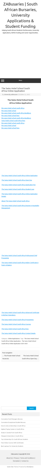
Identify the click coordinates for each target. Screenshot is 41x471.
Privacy (16, 458)
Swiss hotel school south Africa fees (13, 120)
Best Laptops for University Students (12, 446)
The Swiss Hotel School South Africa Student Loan (17, 189)
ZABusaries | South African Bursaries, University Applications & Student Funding (20, 15)
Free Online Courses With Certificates (12, 442)
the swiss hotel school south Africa (12, 108)
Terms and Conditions (27, 458)
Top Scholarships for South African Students (14, 439)
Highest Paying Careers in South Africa (12, 429)
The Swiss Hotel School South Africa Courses (16, 324)
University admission (11, 94)
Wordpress (30, 466)
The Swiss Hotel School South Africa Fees (15, 329)
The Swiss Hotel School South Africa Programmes (17, 320)
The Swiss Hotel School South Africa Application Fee (18, 185)
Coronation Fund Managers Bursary (12, 419)
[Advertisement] (20, 54)
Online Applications (14, 338)
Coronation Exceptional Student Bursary (13, 422)
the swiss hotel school (8, 111)
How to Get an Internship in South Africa (13, 426)
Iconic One (10, 466)
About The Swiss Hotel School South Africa (15, 201)
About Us (9, 458)
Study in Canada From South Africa (11, 432)
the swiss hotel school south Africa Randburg (16, 113)
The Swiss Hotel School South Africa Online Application (19, 175)
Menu (20, 80)
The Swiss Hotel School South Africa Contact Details (18, 333)
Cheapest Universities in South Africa (12, 436)
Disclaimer (16, 461)
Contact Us (25, 461)
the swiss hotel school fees (10, 115)
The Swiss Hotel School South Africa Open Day (16, 180)
